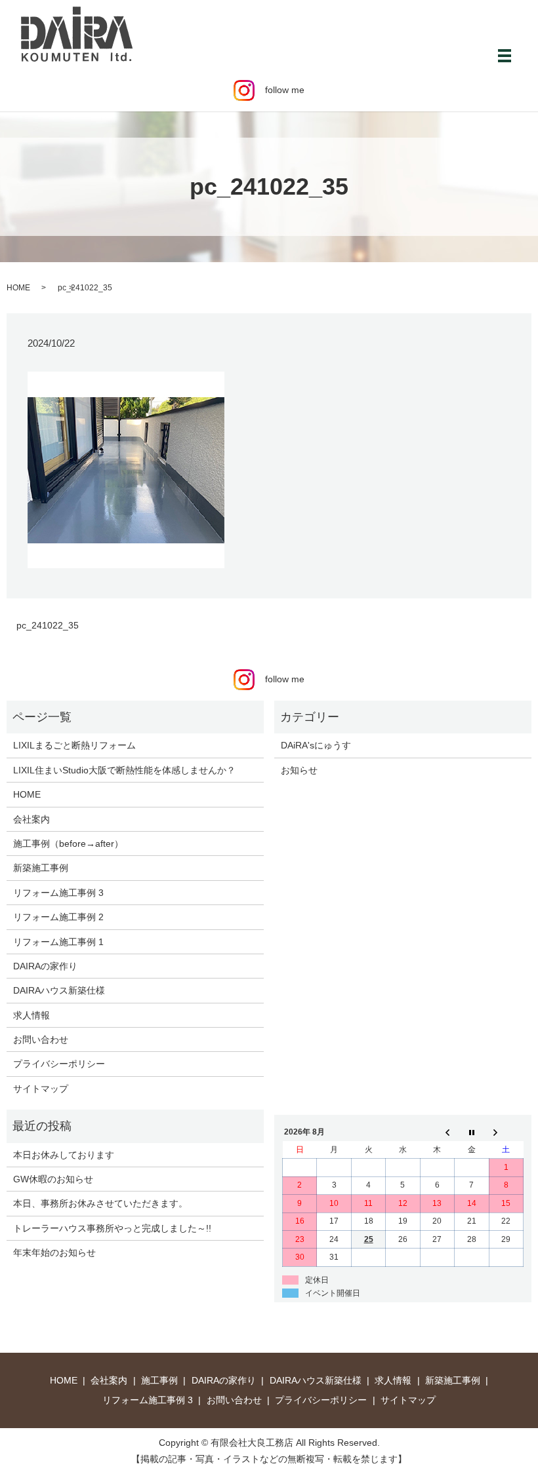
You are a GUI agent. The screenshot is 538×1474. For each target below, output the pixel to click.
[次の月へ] (506, 1132)
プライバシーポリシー (59, 1063)
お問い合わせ (40, 1039)
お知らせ (299, 770)
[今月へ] (472, 1132)
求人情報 (31, 1015)
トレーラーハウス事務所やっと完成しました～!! (112, 1228)
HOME (18, 287)
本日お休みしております (63, 1155)
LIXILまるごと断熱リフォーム (74, 745)
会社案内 (31, 819)
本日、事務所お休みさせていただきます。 (100, 1203)
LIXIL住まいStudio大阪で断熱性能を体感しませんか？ (124, 770)
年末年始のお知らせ (54, 1252)
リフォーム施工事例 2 (58, 917)
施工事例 (159, 1380)
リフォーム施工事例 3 (58, 892)
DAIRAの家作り (45, 966)
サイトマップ (40, 1088)
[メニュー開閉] (504, 55)
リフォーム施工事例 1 (58, 942)
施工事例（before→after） (68, 843)
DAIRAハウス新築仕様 (59, 990)
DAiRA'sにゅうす (316, 745)
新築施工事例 (40, 868)
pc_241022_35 (47, 625)
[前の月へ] (437, 1132)
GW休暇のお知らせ (53, 1179)
